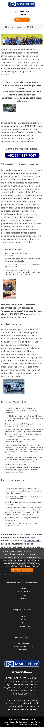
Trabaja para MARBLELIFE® (23, 646)
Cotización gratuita (23, 626)
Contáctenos (23, 650)
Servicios (23, 616)
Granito (23, 598)
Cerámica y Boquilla (23, 592)
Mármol (23, 588)
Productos (23, 619)
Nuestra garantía (23, 643)
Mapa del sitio (9, 722)
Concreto (23, 595)
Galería (22, 623)
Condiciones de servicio (25, 722)
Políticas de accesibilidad (28, 724)
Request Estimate (22, 20)
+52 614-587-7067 (22, 11)
